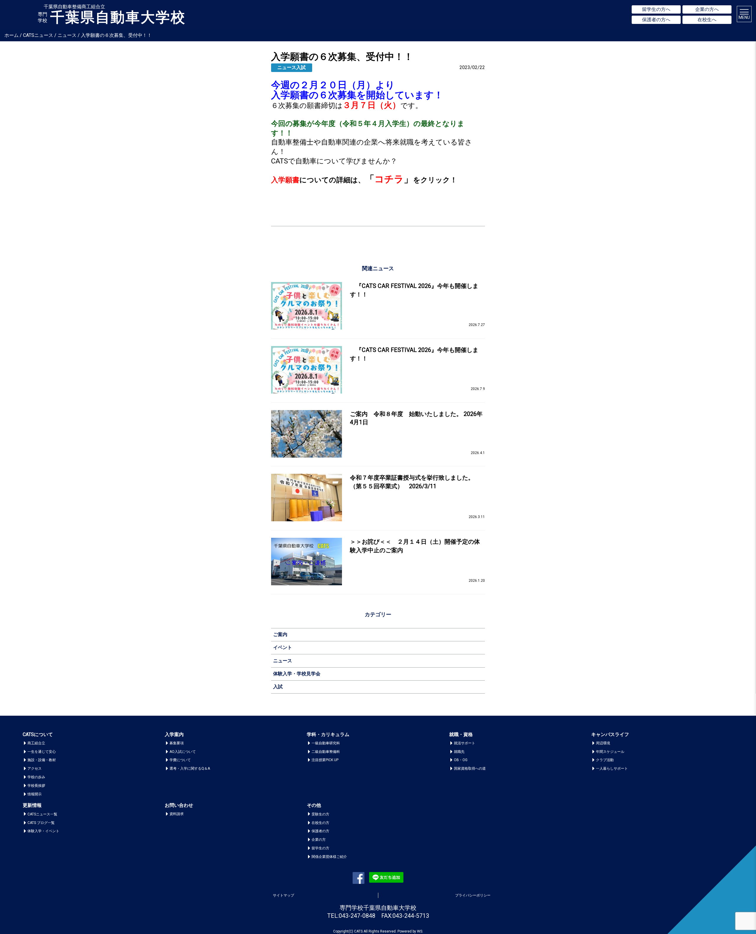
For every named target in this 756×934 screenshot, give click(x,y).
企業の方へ (707, 9)
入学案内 (174, 734)
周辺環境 (603, 743)
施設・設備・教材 (41, 760)
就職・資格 (461, 734)
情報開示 (34, 794)
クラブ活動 (605, 760)
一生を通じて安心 (41, 752)
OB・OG (460, 760)
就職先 (459, 752)
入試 (278, 686)
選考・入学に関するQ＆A (190, 768)
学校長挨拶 (36, 786)
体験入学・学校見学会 (296, 673)
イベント (282, 647)
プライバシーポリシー (473, 895)
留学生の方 (320, 848)
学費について (180, 760)
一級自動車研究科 (326, 743)
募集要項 (177, 743)
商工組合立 (36, 743)
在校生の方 (320, 823)
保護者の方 (320, 831)
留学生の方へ (656, 9)
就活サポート (464, 743)
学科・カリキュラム (328, 734)
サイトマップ (283, 895)
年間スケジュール (610, 752)
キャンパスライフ (610, 734)
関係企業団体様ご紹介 (329, 857)
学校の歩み (36, 777)
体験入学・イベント (43, 831)
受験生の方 (320, 814)
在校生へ (707, 19)
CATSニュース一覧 (42, 814)
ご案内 (280, 634)
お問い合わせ (179, 805)
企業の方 (319, 840)
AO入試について (183, 752)
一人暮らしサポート (612, 768)
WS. (420, 931)
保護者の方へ (656, 19)
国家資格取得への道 (470, 768)
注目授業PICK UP (325, 760)
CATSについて (38, 734)
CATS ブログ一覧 (41, 823)
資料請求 (177, 814)
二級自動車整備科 (326, 752)
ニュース (282, 660)
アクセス (34, 768)
